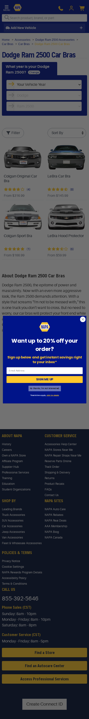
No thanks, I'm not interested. (44, 388)
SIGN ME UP (44, 379)
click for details (52, 395)
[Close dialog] (82, 319)
